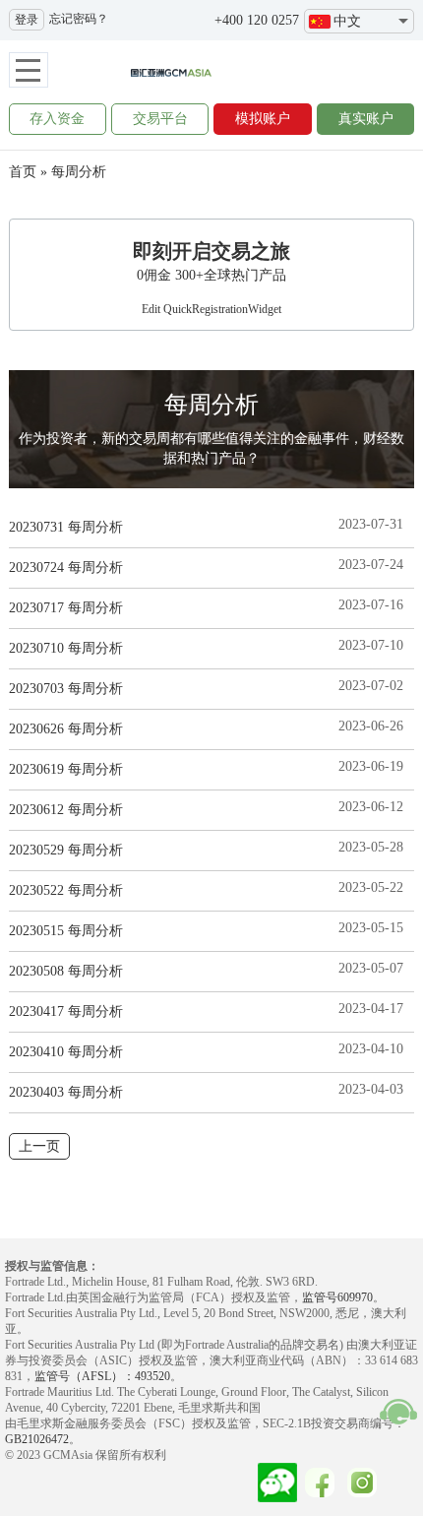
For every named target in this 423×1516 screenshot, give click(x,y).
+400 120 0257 (256, 20)
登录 (26, 20)
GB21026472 (37, 1439)
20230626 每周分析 (66, 729)
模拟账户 (262, 118)
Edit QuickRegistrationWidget (211, 309)
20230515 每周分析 (66, 930)
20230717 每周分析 (66, 607)
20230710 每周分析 (66, 648)
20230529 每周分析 (66, 850)
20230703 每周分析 (66, 688)
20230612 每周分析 (66, 809)
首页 (22, 171)
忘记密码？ (78, 19)
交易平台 (160, 118)
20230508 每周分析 (66, 971)
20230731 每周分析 (66, 527)
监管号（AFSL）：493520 (102, 1376)
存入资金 (57, 118)
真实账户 (365, 118)
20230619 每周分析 (66, 769)
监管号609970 (337, 1297)
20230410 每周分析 (66, 1051)
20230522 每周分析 (66, 890)
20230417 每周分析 (66, 1011)
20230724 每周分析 (66, 567)
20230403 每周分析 (66, 1092)
